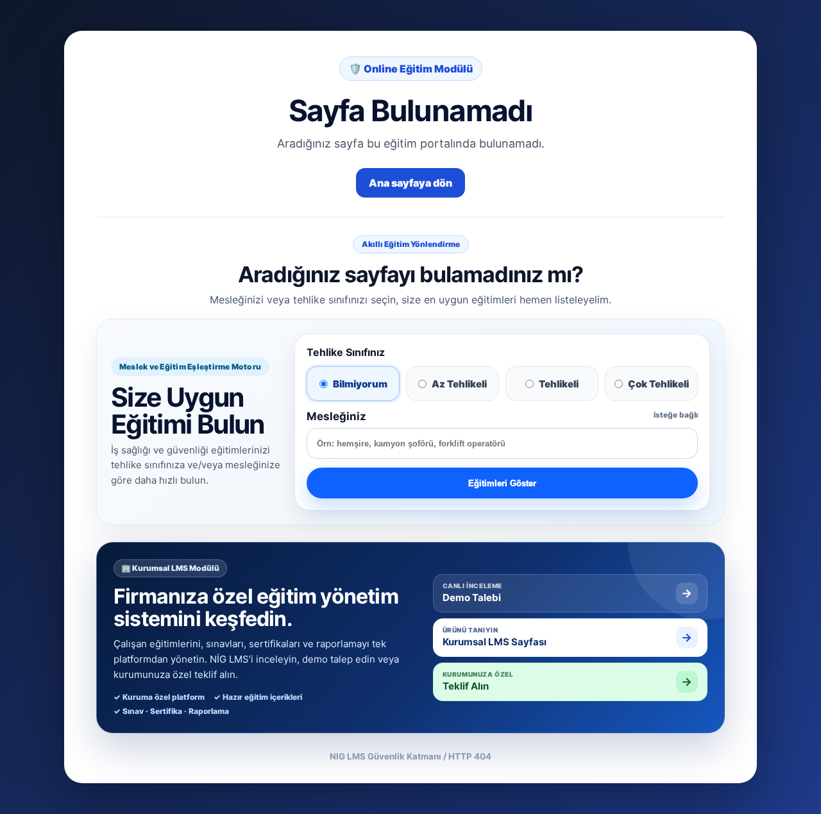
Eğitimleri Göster (502, 483)
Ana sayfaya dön (410, 182)
